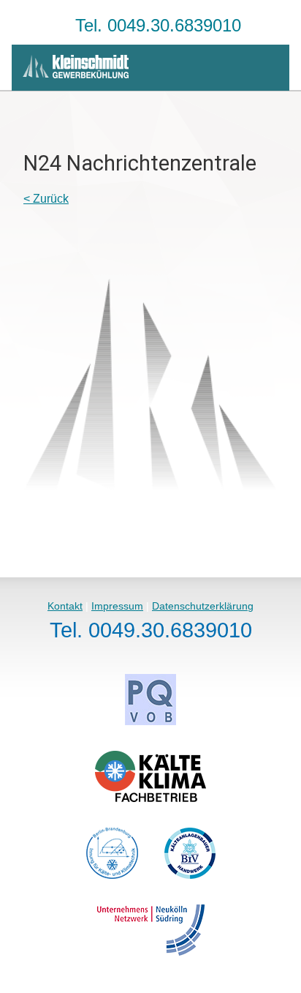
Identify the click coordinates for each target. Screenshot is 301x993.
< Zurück (46, 198)
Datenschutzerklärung (203, 606)
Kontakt (65, 606)
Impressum (117, 606)
